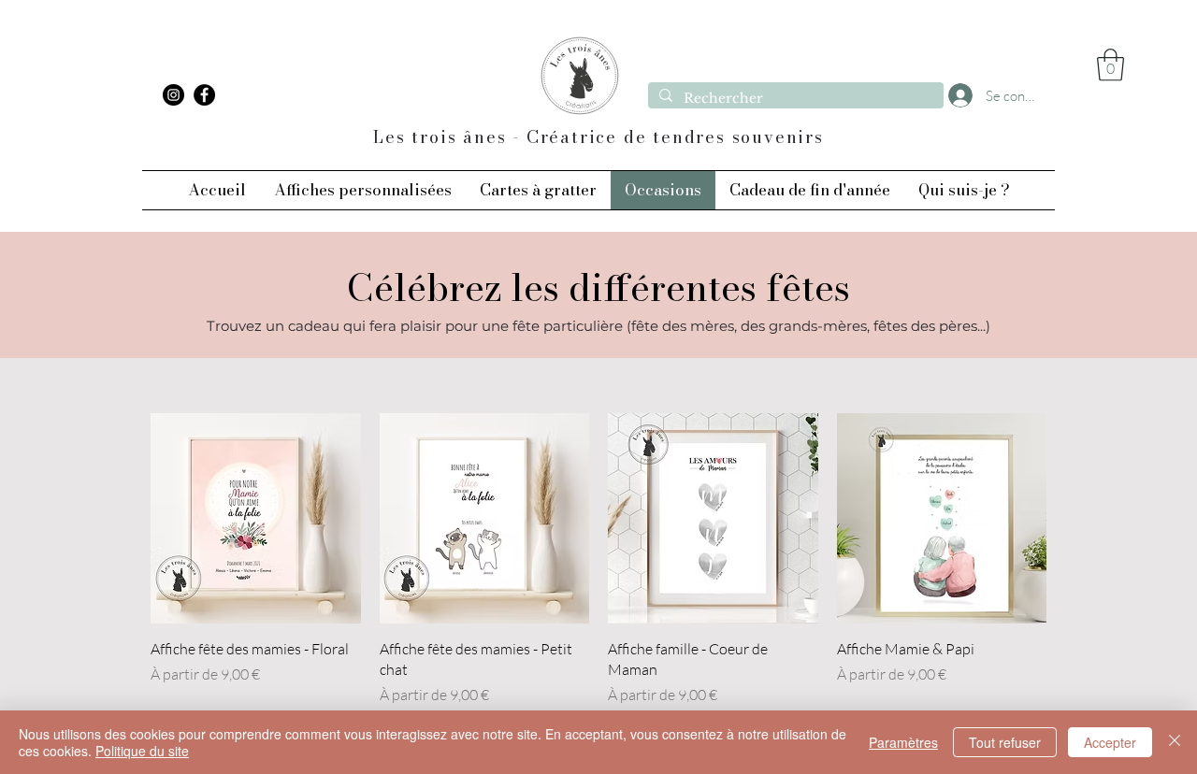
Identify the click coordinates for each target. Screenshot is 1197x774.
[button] (1110, 65)
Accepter (1110, 742)
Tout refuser (1005, 742)
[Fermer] (1174, 742)
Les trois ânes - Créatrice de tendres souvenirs (598, 137)
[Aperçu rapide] (256, 518)
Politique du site (142, 750)
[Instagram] (173, 95)
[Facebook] (204, 95)
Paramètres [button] (903, 742)
